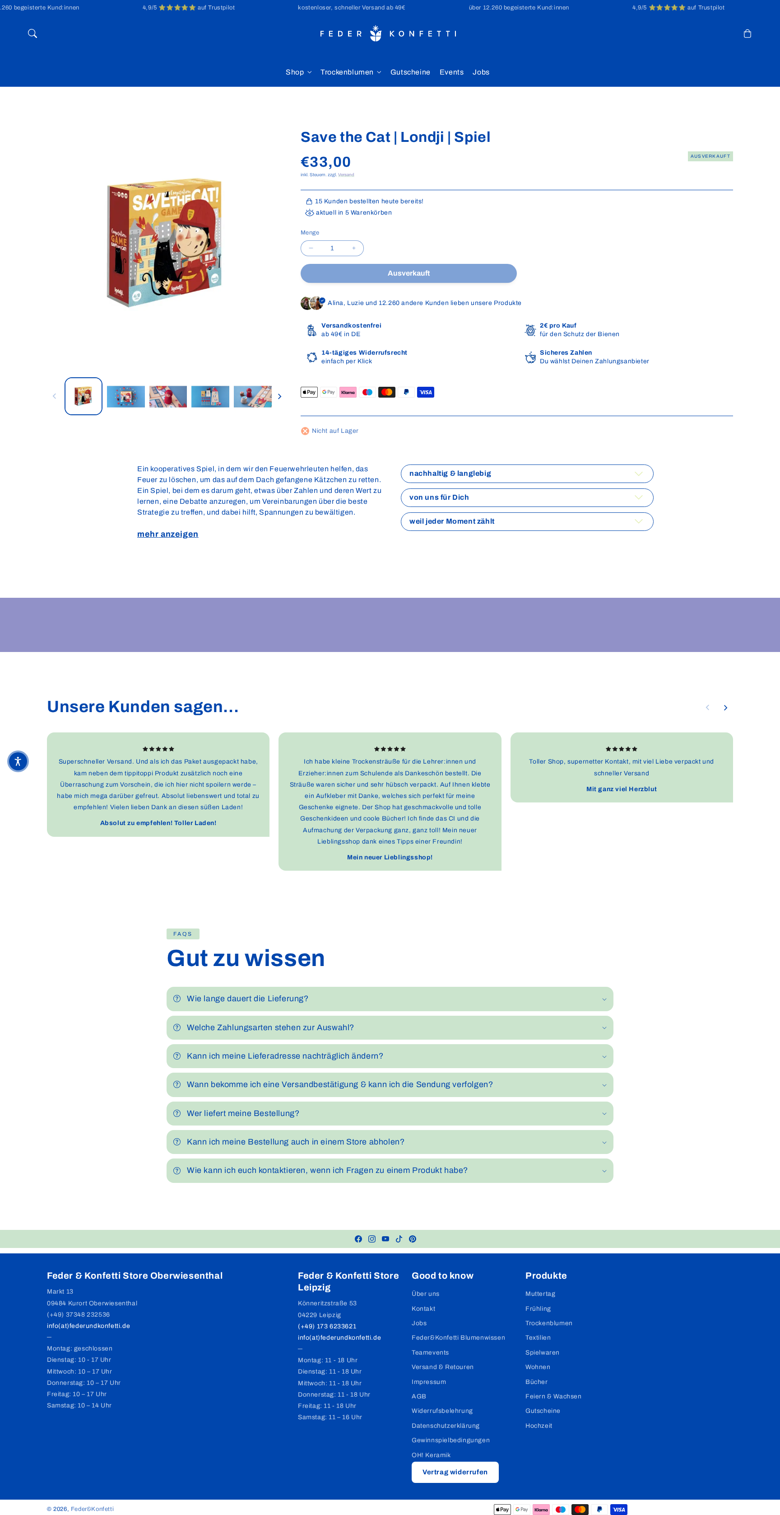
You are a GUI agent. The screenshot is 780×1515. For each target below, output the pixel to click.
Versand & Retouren (443, 1367)
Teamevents (430, 1352)
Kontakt (423, 1308)
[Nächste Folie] (279, 396)
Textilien (538, 1337)
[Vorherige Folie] (54, 396)
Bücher (536, 1382)
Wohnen (538, 1367)
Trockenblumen (347, 72)
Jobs (419, 1323)
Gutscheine (543, 1410)
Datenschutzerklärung (446, 1425)
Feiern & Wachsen (553, 1396)
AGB (419, 1396)
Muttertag (540, 1293)
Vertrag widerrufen (455, 1472)
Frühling (538, 1308)
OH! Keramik (431, 1455)
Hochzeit (538, 1425)
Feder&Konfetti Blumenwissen (458, 1337)
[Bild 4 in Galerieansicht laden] (210, 396)
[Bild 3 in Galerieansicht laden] (168, 396)
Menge (310, 233)
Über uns (426, 1293)
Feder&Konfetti (92, 1509)
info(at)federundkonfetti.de (88, 1326)
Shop (295, 72)
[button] (32, 33)
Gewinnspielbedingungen (451, 1440)
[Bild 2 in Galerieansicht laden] (126, 396)
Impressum (429, 1382)
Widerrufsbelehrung (442, 1410)
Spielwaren (542, 1352)
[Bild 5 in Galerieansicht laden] (253, 396)
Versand (346, 174)
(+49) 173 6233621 (327, 1326)
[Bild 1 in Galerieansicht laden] (83, 396)
